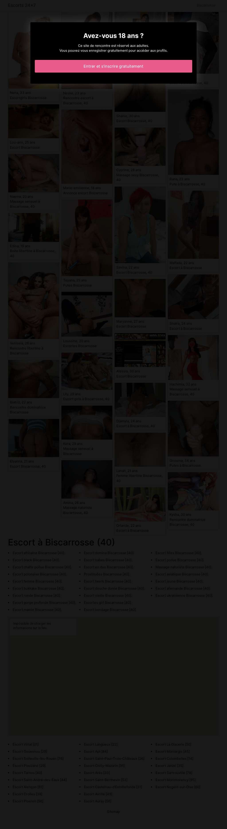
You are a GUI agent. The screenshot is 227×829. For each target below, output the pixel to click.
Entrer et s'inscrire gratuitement (113, 66)
